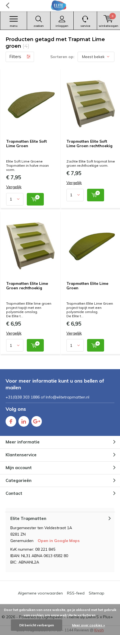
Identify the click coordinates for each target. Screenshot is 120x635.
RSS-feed (76, 593)
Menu (14, 26)
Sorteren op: (62, 56)
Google (36, 421)
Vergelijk (13, 187)
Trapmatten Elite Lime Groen (87, 285)
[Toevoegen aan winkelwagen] (35, 199)
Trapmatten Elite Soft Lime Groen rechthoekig (89, 143)
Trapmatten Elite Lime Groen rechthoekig (27, 285)
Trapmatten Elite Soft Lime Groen (26, 143)
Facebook (11, 421)
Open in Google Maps (59, 540)
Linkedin (23, 421)
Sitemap (96, 593)
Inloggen (62, 26)
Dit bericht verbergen (36, 625)
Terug (7, 5)
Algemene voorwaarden (40, 593)
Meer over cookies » (88, 625)
